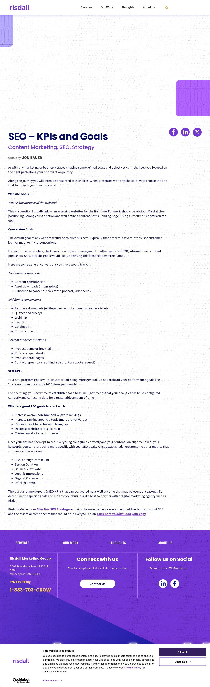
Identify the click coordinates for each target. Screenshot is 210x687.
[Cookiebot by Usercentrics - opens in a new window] (21, 680)
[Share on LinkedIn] (185, 324)
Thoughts (128, 7)
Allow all (183, 652)
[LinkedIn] (163, 584)
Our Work (107, 7)
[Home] (29, 7)
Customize (181, 661)
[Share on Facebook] (173, 324)
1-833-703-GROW (30, 590)
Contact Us (97, 584)
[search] (166, 8)
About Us (149, 7)
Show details (50, 680)
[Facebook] (174, 584)
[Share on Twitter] (197, 324)
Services (86, 7)
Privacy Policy (132, 667)
